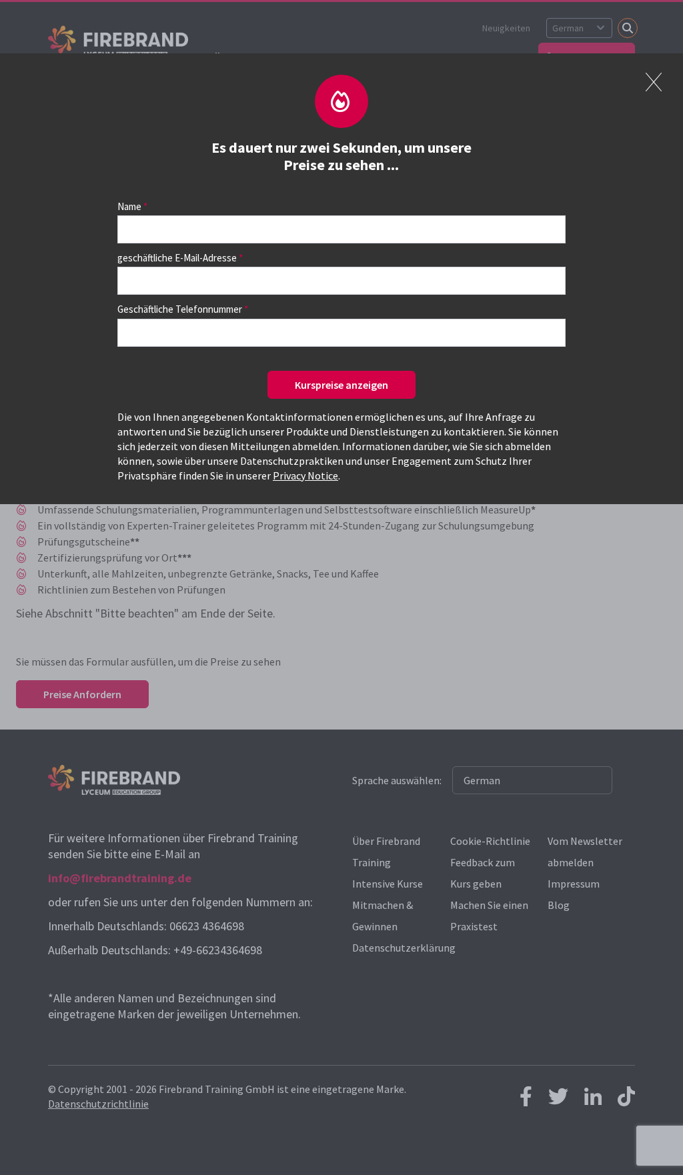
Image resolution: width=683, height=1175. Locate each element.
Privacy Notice (305, 475)
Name (129, 206)
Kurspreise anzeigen (341, 384)
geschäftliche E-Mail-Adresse (177, 257)
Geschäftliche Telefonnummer (179, 309)
